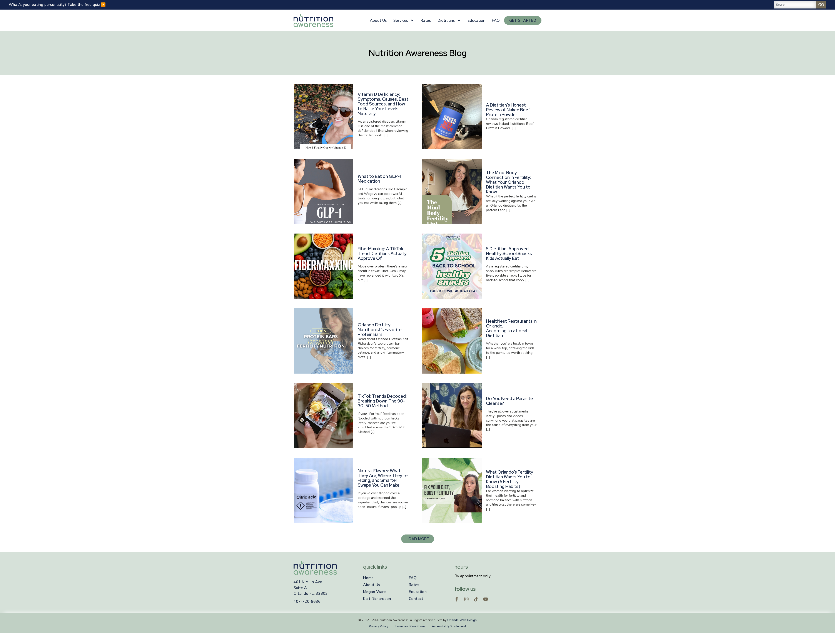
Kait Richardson (377, 598)
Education (476, 20)
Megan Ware (374, 591)
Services (400, 20)
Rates (426, 20)
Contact (416, 598)
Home (368, 577)
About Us (378, 20)
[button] (417, 538)
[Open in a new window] (456, 599)
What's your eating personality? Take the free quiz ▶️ (57, 4)
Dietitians (446, 20)
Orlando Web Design (462, 620)
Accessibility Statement (449, 626)
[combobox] (795, 4)
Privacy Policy (378, 626)
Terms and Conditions (410, 626)
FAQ (496, 20)
